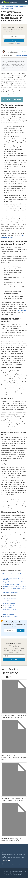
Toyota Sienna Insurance (9, 609)
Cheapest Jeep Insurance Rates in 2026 (13, 582)
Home (2, 6)
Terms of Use (19, 43)
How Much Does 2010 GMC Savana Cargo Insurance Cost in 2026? (13, 716)
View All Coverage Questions (10, 592)
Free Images (15, 874)
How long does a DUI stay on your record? (14, 586)
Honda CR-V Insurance (9, 601)
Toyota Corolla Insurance (9, 607)
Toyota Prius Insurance (9, 612)
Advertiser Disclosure (21, 55)
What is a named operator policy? (12, 574)
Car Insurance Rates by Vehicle (14, 6)
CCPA (20, 874)
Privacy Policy (19, 873)
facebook (9, 860)
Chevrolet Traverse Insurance (10, 616)
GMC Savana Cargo (7, 8)
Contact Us (8, 865)
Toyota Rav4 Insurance (9, 603)
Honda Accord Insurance (9, 598)
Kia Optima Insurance (8, 605)
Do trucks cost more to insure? (11, 584)
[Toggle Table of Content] (12, 99)
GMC (25, 6)
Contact (13, 873)
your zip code (22, 310)
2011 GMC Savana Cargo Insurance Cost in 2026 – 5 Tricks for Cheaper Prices (13, 757)
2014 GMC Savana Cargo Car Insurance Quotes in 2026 (11, 839)
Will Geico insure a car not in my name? (13, 576)
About (3, 865)
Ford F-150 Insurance (8, 614)
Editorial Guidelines (7, 60)
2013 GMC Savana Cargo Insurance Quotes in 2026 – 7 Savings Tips (13, 799)
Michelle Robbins (16, 51)
